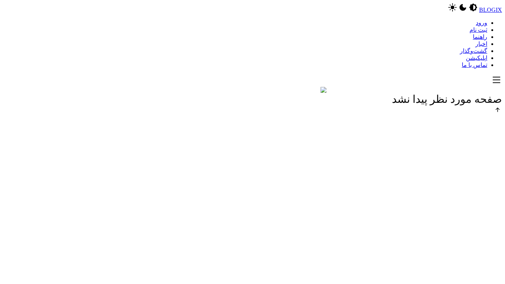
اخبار (481, 44)
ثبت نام (478, 30)
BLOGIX (490, 10)
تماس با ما (474, 65)
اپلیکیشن (476, 58)
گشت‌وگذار (473, 51)
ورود (481, 23)
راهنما (480, 37)
